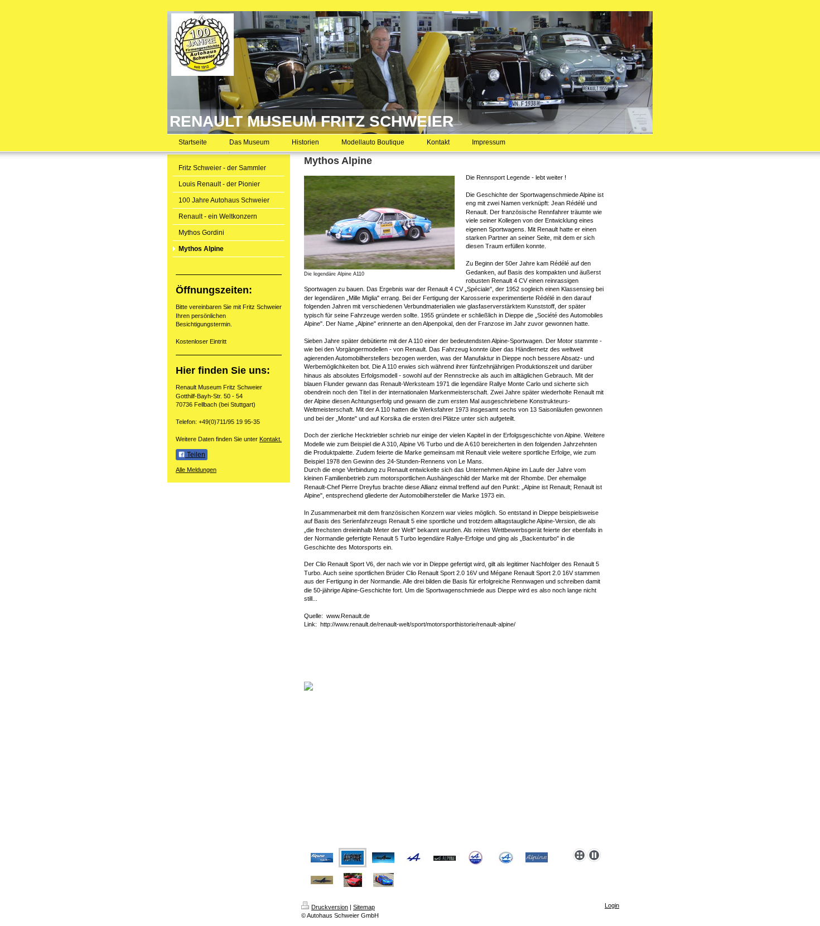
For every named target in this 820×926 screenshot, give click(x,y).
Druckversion (329, 907)
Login (612, 905)
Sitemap (364, 907)
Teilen (195, 455)
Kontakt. (270, 439)
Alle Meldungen (196, 469)
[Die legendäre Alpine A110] (379, 222)
